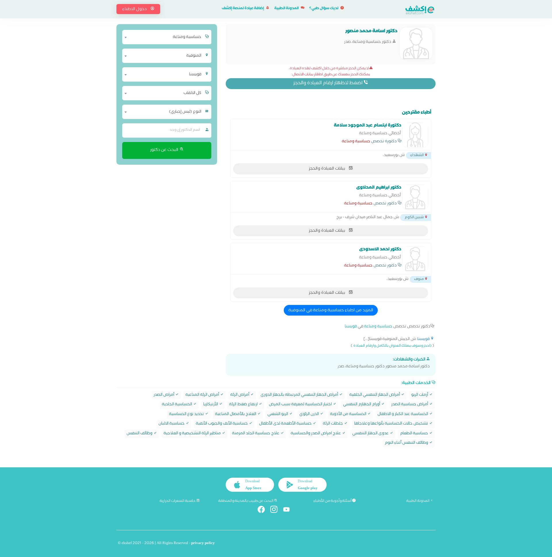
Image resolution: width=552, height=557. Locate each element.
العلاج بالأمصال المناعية (236, 414)
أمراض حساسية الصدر (410, 405)
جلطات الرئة (333, 424)
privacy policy (203, 543)
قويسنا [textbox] (195, 74)
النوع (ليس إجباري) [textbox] (185, 112)
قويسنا (351, 327)
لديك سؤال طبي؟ (324, 8)
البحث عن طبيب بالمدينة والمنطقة (246, 501)
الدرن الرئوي (309, 414)
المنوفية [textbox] (193, 56)
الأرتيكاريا (211, 405)
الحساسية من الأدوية (348, 414)
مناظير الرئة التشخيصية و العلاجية (193, 434)
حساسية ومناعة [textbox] (187, 37)
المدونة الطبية (286, 8)
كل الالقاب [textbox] (192, 93)
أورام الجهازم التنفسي (362, 405)
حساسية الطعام (414, 434)
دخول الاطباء (134, 9)
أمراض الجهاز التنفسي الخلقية (375, 395)
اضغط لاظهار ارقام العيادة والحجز (328, 83)
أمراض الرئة (240, 395)
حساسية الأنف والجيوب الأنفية (222, 424)
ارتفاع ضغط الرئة (243, 405)
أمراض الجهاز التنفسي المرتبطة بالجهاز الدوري (299, 395)
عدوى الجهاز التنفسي (371, 434)
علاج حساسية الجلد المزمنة (256, 434)
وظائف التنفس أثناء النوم (407, 443)
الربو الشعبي (278, 414)
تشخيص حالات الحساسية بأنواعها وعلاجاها (391, 424)
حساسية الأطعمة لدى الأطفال (286, 424)
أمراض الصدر (164, 395)
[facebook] (263, 510)
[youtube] (289, 510)
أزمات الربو (420, 395)
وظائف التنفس (139, 434)
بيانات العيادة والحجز (327, 169)
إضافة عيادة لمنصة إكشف (243, 8)
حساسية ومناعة (356, 142)
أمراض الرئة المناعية (202, 395)
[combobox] (163, 37)
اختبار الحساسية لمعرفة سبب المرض (301, 405)
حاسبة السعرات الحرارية (178, 501)
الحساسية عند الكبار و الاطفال (403, 414)
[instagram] (276, 510)
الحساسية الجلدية (177, 405)
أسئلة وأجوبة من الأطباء (332, 501)
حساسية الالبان (171, 424)
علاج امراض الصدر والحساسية (316, 434)
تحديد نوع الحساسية (187, 414)
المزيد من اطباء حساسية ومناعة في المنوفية (330, 310)
